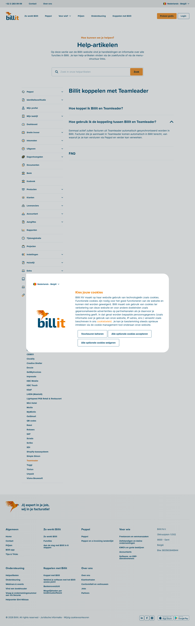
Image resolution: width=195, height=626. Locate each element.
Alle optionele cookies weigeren (98, 342)
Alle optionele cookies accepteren (129, 334)
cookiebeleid (104, 321)
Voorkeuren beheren (92, 334)
